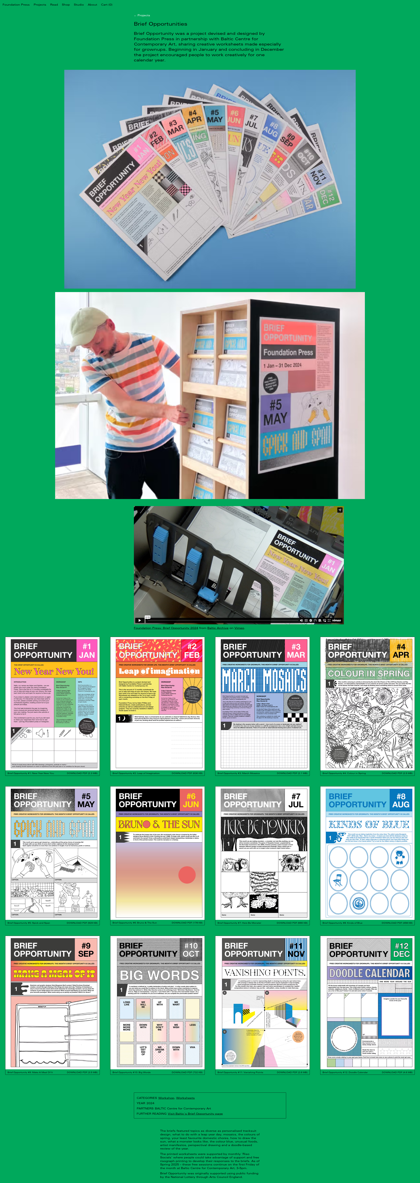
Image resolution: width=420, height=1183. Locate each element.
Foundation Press (16, 4)
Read (54, 4)
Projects (40, 4)
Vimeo (239, 627)
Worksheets (185, 1097)
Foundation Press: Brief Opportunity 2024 (166, 627)
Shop (66, 4)
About (92, 4)
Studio (79, 4)
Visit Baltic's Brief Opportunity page (195, 1113)
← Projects (142, 15)
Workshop (166, 1097)
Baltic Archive (218, 627)
